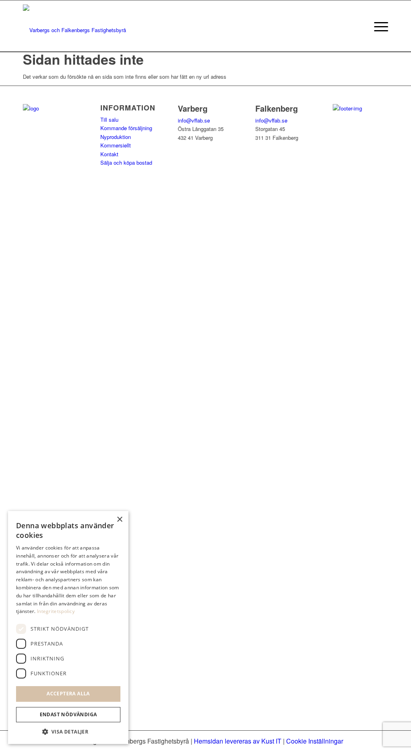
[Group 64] (74, 26)
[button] (68, 731)
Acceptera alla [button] (68, 693)
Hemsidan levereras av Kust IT (237, 741)
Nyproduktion (115, 137)
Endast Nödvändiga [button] (68, 714)
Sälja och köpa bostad (126, 162)
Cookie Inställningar (314, 741)
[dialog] (68, 627)
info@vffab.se (194, 120)
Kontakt (109, 154)
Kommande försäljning (126, 128)
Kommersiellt (115, 145)
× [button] (119, 520)
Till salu (109, 119)
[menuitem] (378, 26)
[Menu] (378, 26)
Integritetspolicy (56, 611)
